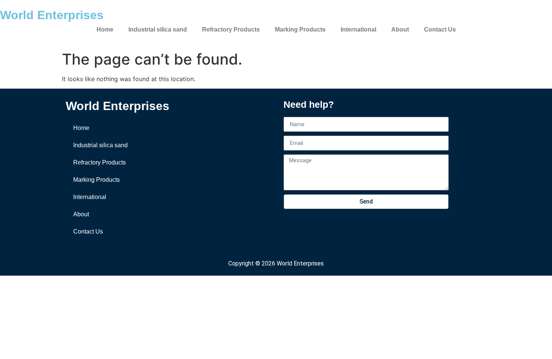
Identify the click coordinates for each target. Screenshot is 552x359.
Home (105, 29)
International (358, 29)
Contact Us (440, 29)
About (400, 29)
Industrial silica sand (157, 29)
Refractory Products (231, 29)
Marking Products (300, 29)
